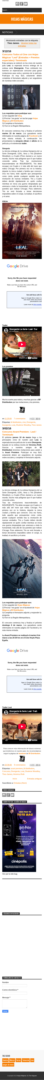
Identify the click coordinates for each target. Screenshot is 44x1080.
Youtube (26, 4)
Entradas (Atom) (20, 783)
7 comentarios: (20, 419)
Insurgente (6, 425)
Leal (13, 425)
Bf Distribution (17, 610)
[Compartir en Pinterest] (39, 419)
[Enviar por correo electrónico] (31, 419)
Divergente (31, 422)
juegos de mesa (8, 1064)
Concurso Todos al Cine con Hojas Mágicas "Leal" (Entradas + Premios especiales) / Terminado (20, 57)
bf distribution (16, 422)
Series (18, 1060)
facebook (22, 753)
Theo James (37, 425)
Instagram (17, 4)
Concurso (6, 771)
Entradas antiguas (34, 779)
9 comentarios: (20, 765)
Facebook (21, 4)
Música (12, 1060)
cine (24, 422)
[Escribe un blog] (33, 419)
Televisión (25, 1060)
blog (20, 116)
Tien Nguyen (33, 1076)
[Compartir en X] (35, 419)
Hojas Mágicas (22, 19)
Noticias (7, 32)
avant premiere (17, 768)
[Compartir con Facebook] (37, 419)
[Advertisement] (19, 894)
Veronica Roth (18, 774)
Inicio (15, 779)
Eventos (5, 1060)
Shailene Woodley (23, 425)
